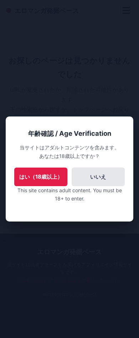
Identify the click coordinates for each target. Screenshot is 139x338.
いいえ (98, 176)
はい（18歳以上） (41, 176)
